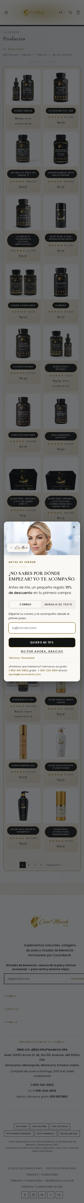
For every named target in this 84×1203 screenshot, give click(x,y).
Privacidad (27, 658)
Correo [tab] (25, 604)
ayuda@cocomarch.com (25, 674)
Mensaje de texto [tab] (58, 604)
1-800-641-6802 (18, 670)
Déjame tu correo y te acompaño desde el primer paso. (39, 616)
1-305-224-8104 (48, 670)
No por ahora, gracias (42, 651)
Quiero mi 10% (42, 642)
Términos (14, 658)
